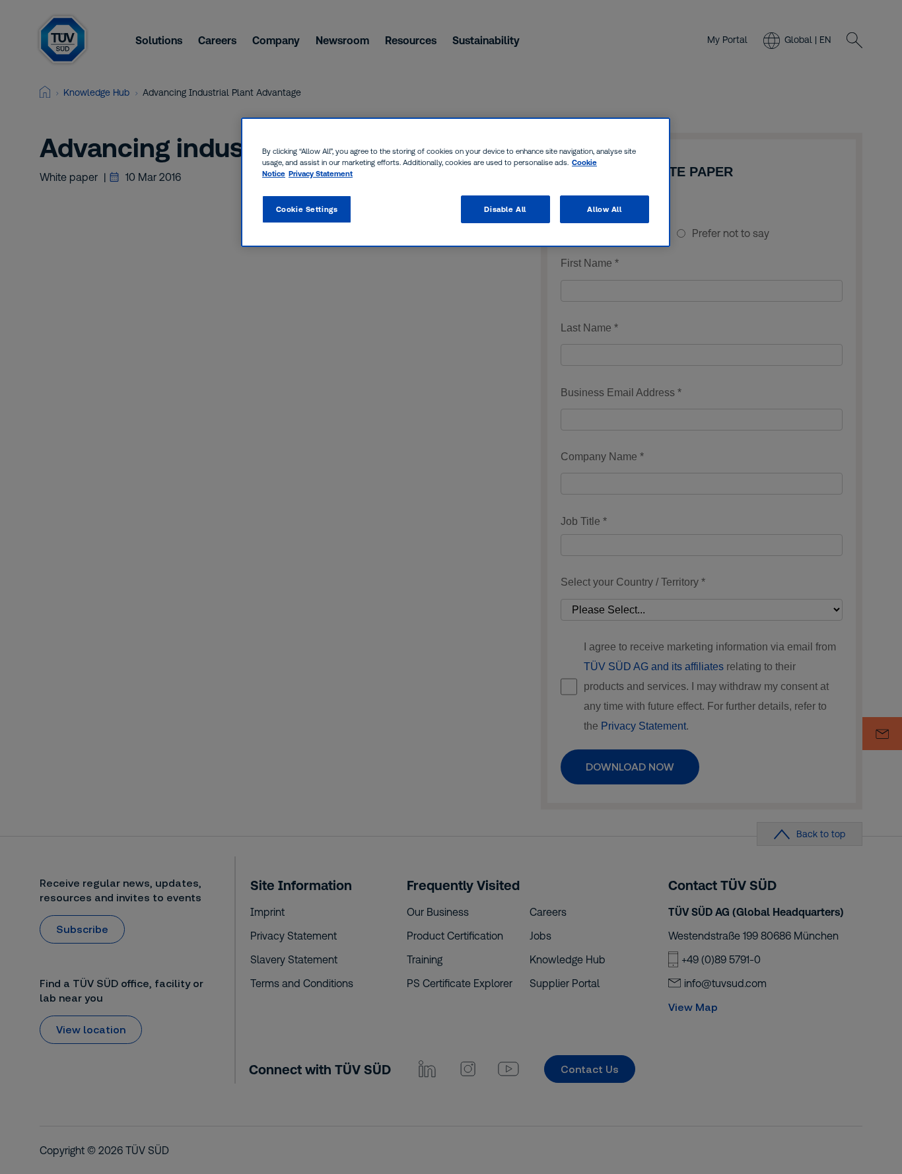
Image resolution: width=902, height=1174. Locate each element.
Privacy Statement (321, 173)
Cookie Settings (307, 209)
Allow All (604, 209)
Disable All (505, 209)
